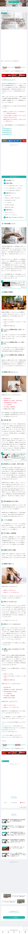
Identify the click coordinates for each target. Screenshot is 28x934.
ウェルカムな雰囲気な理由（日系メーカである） (14, 185)
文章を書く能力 (7, 195)
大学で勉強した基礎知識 (9, 204)
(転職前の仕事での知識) (9, 207)
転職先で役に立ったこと (11, 193)
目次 (13, 176)
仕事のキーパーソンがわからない (11, 214)
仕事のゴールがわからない (10, 212)
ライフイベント (6, 761)
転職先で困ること (9, 209)
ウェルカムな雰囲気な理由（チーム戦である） (13, 188)
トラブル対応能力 (8, 202)
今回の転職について (10, 180)
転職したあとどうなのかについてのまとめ (14, 217)
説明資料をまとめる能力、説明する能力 (12, 197)
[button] (25, 453)
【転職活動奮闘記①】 (7, 128)
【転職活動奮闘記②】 (7, 130)
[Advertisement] (14, 44)
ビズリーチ (4, 731)
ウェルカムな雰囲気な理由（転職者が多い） (13, 190)
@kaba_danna (9, 79)
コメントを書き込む (14, 917)
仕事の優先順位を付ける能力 (10, 200)
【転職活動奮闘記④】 (7, 134)
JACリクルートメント (7, 737)
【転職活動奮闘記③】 (7, 132)
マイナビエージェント (7, 725)
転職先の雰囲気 (9, 183)
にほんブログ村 (11, 67)
